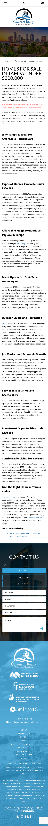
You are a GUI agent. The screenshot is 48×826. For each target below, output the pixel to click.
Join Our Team (24, 755)
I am (4, 565)
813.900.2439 (25, 719)
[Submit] (41, 629)
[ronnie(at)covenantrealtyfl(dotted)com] (42, 3)
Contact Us (24, 751)
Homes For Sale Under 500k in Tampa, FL (23, 533)
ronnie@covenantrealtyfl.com (25, 722)
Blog (24, 758)
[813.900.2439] (24, 3)
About (24, 730)
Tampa (5, 323)
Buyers (24, 737)
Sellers (24, 740)
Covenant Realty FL (9, 497)
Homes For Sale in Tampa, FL (19, 536)
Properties (24, 733)
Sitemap (22, 809)
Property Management (24, 744)
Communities (24, 748)
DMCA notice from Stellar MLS (24, 764)
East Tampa (21, 243)
